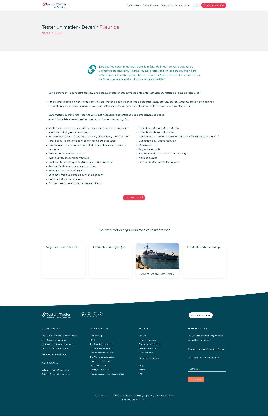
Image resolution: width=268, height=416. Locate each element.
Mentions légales (131, 400)
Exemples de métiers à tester (54, 354)
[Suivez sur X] (95, 314)
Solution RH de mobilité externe (56, 374)
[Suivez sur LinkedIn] (83, 314)
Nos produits (149, 5)
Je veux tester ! (134, 197)
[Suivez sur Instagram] (100, 314)
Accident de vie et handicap (102, 348)
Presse (142, 370)
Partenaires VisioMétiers (149, 344)
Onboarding (96, 336)
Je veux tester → (200, 315)
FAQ (141, 374)
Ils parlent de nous (147, 340)
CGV (144, 400)
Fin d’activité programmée (101, 344)
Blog (141, 366)
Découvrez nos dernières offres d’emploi (206, 349)
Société (183, 5)
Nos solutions (167, 5)
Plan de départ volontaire (102, 353)
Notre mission (134, 5)
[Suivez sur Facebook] (89, 314)
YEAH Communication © (123, 395)
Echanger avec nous (214, 5)
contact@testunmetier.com (199, 340)
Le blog (195, 5)
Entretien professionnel (100, 361)
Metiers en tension (98, 366)
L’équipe (142, 336)
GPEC (92, 340)
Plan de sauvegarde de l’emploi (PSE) (107, 374)
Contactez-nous (146, 353)
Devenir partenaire (147, 348)
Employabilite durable (100, 370)
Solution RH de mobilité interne (55, 370)
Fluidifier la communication (102, 357)
